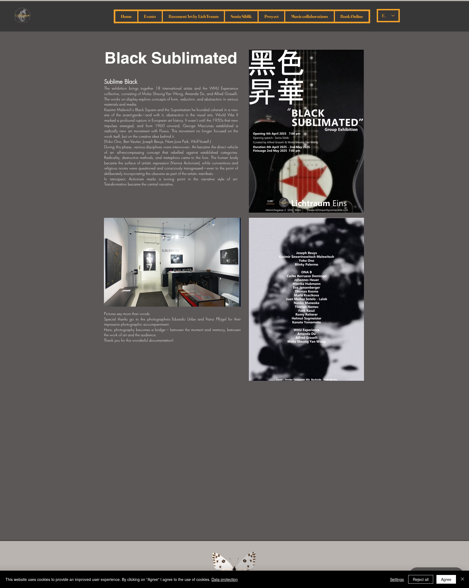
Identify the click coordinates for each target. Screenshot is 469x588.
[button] (172, 262)
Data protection (224, 579)
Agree (446, 579)
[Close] (462, 579)
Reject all (421, 579)
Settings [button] (397, 579)
